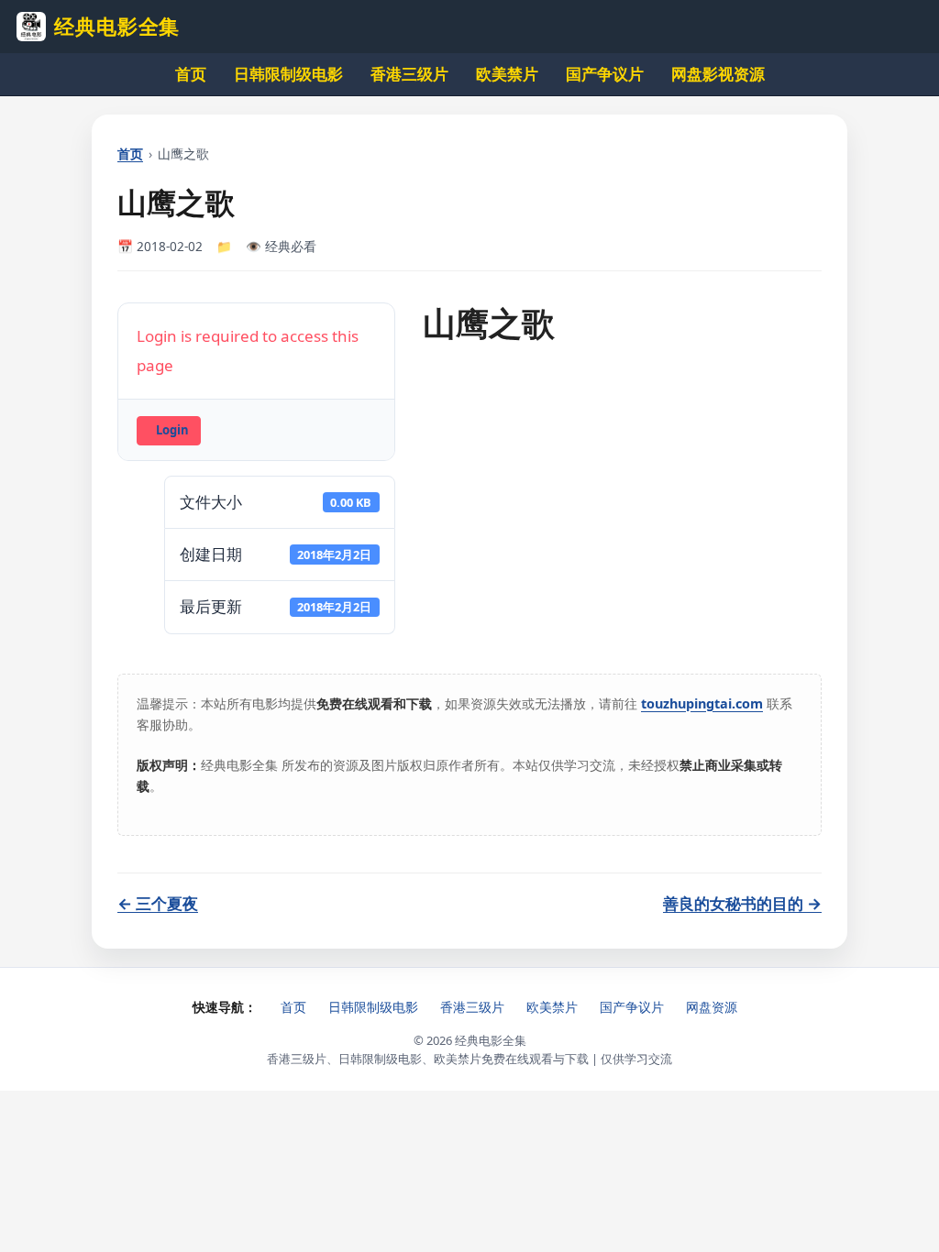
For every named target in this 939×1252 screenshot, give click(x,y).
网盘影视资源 (718, 73)
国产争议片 (605, 73)
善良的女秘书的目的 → (742, 903)
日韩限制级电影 (288, 73)
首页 (190, 73)
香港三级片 (409, 73)
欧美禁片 (507, 73)
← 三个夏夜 (157, 903)
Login (172, 430)
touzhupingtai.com (702, 703)
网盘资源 (711, 1007)
